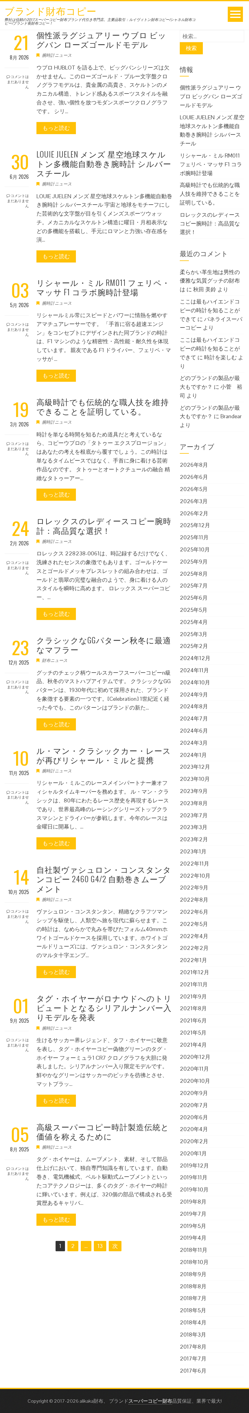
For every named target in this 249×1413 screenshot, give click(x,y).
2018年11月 (193, 1249)
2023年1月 (193, 851)
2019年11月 (193, 1177)
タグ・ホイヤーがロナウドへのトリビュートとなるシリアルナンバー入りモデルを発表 (104, 1007)
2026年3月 (194, 501)
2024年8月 (194, 706)
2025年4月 (194, 621)
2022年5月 (194, 923)
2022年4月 (194, 936)
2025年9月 (194, 561)
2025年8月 (194, 573)
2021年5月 (193, 1032)
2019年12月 (194, 1165)
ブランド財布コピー (51, 10)
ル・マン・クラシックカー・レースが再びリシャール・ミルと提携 (103, 755)
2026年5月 (194, 489)
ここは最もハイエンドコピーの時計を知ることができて (210, 310)
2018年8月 (193, 1286)
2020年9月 (194, 1092)
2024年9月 (194, 694)
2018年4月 (193, 1322)
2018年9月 (193, 1274)
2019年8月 (193, 1201)
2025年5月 (193, 609)
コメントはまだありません (18, 81)
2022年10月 (195, 875)
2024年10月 (195, 682)
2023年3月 (193, 827)
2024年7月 (194, 718)
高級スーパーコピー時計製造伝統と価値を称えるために (102, 1131)
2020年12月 (195, 1056)
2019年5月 (193, 1225)
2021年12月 (194, 972)
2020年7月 (194, 1105)
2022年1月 (193, 960)
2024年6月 (194, 730)
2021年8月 (193, 1008)
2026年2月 (194, 513)
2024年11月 (194, 670)
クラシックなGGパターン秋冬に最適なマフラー (103, 644)
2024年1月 (193, 754)
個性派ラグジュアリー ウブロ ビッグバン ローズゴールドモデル (101, 39)
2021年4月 (193, 1044)
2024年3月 (194, 742)
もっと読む (56, 127)
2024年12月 (195, 658)
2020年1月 (193, 1153)
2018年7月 (193, 1298)
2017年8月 (193, 1346)
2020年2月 (194, 1141)
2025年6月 (194, 597)
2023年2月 (194, 839)
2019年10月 (194, 1189)
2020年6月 (194, 1117)
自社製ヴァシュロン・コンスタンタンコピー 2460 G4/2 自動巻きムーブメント (103, 878)
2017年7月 (193, 1358)
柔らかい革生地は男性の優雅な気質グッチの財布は (210, 281)
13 (100, 1245)
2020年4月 (194, 1129)
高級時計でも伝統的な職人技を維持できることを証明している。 (102, 406)
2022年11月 (194, 863)
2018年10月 (194, 1262)
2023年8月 (194, 803)
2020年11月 (194, 1068)
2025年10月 (195, 549)
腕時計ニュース (57, 55)
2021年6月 (193, 1020)
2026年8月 (194, 464)
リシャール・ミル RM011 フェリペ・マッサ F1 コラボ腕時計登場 (103, 287)
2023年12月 (195, 766)
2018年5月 (193, 1310)
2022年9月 (194, 887)
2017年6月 (193, 1370)
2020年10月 (195, 1080)
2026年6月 (194, 476)
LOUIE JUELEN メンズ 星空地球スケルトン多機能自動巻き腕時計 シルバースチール (103, 163)
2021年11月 (194, 984)
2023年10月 (195, 778)
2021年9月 (193, 996)
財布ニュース (54, 660)
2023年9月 (194, 791)
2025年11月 (194, 537)
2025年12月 (195, 525)
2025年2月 (194, 645)
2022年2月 (194, 947)
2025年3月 (193, 634)
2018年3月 (193, 1334)
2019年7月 (193, 1213)
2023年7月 (194, 815)
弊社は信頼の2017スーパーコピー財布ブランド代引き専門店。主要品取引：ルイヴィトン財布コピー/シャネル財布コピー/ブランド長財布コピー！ (100, 21)
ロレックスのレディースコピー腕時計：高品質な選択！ (103, 525)
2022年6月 (194, 911)
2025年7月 (194, 585)
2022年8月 (194, 899)
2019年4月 (193, 1237)
